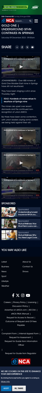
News (4, 272)
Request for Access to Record (20, 318)
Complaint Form (9, 334)
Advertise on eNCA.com (16, 310)
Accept (6, 388)
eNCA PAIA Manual (20, 314)
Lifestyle (5, 281)
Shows (25, 272)
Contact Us (28, 267)
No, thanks (19, 388)
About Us (27, 262)
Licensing (32, 302)
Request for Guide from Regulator (20, 354)
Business (5, 267)
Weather (5, 286)
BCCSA (32, 310)
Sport (4, 276)
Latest (4, 262)
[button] (21, 66)
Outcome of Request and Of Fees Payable (21, 323)
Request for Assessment (20, 338)
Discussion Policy (20, 306)
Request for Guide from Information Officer (21, 343)
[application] (21, 67)
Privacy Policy (19, 302)
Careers (7, 302)
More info (5, 382)
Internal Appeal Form (29, 334)
